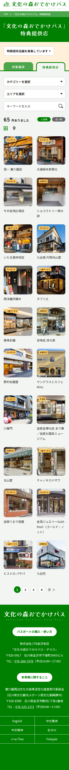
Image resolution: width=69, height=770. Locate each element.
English (17, 721)
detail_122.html (15, 350)
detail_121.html (15, 138)
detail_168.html (48, 138)
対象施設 (18, 67)
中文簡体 (17, 730)
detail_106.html (15, 542)
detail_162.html (15, 179)
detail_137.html (15, 309)
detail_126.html (15, 397)
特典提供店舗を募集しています (27, 51)
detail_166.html (48, 490)
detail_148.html (15, 226)
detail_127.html (48, 179)
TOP (6, 14)
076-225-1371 (24, 707)
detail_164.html (48, 309)
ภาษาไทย (17, 739)
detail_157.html (48, 397)
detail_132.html (48, 267)
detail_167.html (15, 490)
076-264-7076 (24, 661)
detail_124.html (48, 226)
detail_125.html (48, 542)
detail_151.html (48, 350)
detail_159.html (48, 449)
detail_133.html (15, 267)
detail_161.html (15, 449)
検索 (62, 106)
